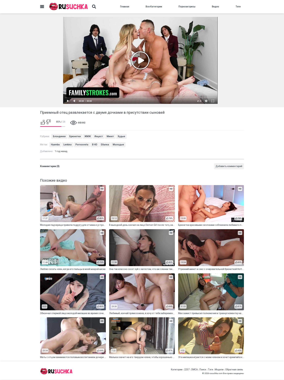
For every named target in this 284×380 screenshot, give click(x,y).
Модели (219, 369)
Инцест (99, 136)
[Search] (94, 7)
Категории (176, 369)
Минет (110, 136)
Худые (121, 136)
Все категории (154, 6)
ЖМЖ (87, 136)
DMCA (194, 369)
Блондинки (59, 136)
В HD (94, 144)
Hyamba (55, 144)
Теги (238, 6)
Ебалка (105, 144)
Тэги (210, 369)
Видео (215, 6)
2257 (186, 369)
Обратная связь (234, 369)
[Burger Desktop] (42, 7)
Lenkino (67, 144)
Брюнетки (75, 136)
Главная (124, 6)
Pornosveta (81, 144)
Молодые (118, 144)
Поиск (203, 369)
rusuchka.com (216, 373)
